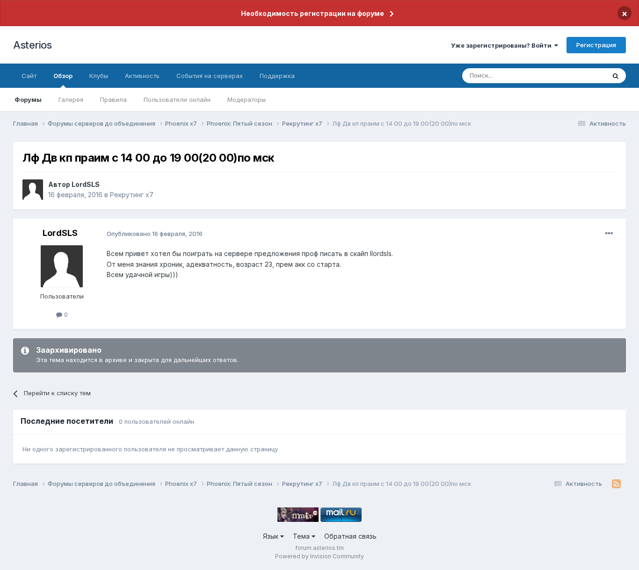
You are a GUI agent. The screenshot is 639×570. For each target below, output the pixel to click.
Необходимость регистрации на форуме (312, 13)
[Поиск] (615, 75)
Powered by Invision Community (319, 556)
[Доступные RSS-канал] (616, 484)
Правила (113, 99)
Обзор (63, 75)
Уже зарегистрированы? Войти (502, 45)
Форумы (28, 99)
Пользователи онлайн (177, 99)
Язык (271, 536)
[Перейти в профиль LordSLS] (32, 189)
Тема (302, 536)
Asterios (32, 45)
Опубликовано (155, 233)
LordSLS (86, 184)
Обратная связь (350, 536)
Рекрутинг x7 (131, 195)
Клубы (98, 75)
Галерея (70, 99)
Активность (142, 75)
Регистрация (596, 45)
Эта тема (580, 75)
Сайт (29, 75)
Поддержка (277, 75)
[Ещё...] (609, 233)
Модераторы (246, 99)
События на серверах (209, 75)
